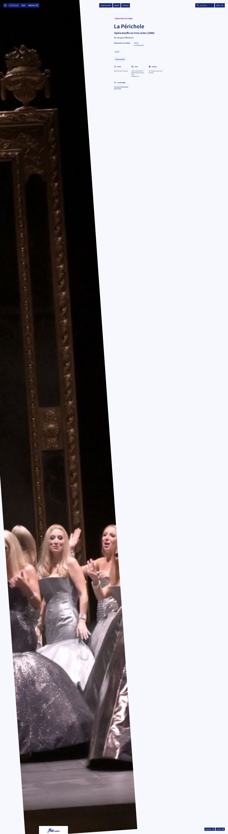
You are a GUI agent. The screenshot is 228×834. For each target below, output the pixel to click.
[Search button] (198, 5)
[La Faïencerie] (14, 5)
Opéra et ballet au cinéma (124, 18)
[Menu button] (5, 5)
